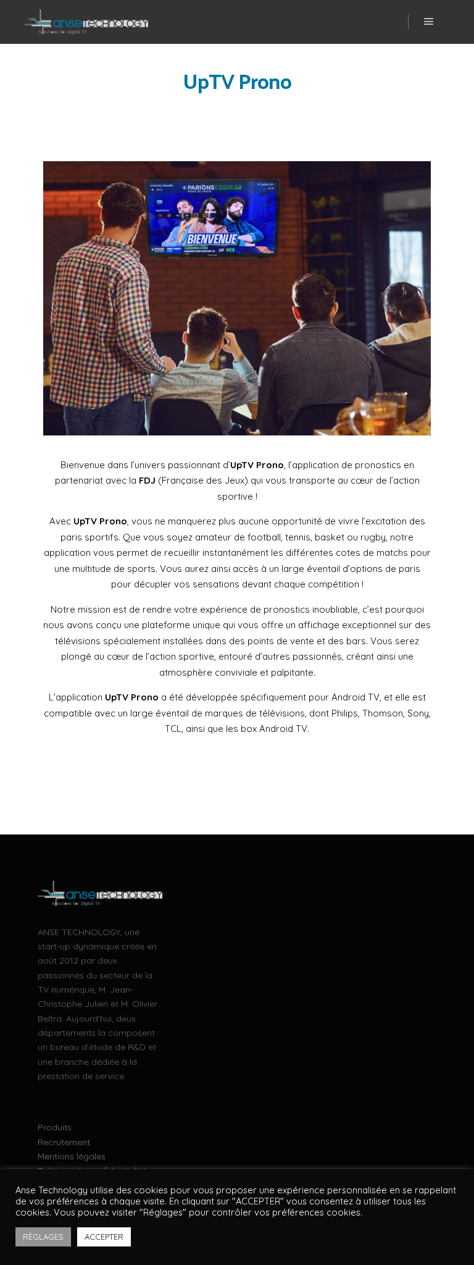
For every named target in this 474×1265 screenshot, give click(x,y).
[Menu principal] (429, 22)
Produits (55, 1127)
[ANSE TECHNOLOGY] (86, 22)
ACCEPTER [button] (104, 1237)
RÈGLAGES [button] (43, 1237)
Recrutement (64, 1142)
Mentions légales (72, 1156)
